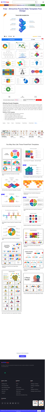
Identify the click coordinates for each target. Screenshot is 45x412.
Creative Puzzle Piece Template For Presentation (32, 225)
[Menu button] (43, 2)
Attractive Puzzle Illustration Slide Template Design (11, 206)
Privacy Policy (18, 387)
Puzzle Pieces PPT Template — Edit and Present (32, 160)
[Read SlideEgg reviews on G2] (35, 403)
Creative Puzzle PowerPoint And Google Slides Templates (32, 246)
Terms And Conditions (20, 389)
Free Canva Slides (5, 389)
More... (36, 123)
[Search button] (36, 2)
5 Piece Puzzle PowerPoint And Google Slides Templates (32, 270)
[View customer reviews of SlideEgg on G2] (41, 403)
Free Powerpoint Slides (6, 387)
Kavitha (35, 97)
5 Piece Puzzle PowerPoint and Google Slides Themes (33, 293)
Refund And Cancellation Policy (21, 394)
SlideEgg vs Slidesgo (34, 383)
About (17, 383)
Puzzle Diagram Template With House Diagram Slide (33, 176)
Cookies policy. (18, 411)
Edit (38, 39)
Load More (23, 356)
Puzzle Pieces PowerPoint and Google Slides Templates (10, 267)
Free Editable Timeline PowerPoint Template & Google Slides (11, 223)
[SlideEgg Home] (22, 362)
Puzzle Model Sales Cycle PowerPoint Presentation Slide (33, 210)
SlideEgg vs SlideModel (35, 385)
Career (32, 387)
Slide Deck (3, 391)
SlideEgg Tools (4, 383)
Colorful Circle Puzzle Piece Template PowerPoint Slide (11, 239)
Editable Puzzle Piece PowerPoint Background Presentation (32, 194)
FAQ (17, 385)
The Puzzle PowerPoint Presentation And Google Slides (10, 174)
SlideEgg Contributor (34, 389)
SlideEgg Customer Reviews (36, 391)
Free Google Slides (5, 385)
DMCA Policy (18, 391)
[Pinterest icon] (14, 36)
